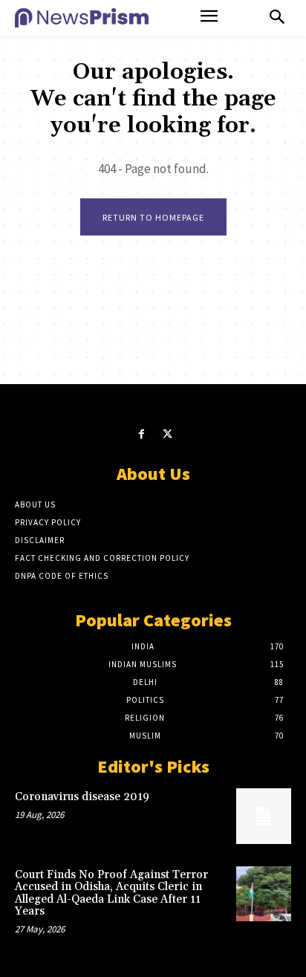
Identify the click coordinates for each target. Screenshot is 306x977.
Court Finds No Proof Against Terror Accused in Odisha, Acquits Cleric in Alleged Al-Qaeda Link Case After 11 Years (111, 893)
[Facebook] (141, 434)
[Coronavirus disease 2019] (263, 815)
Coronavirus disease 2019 (82, 797)
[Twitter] (167, 434)
